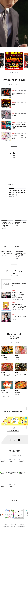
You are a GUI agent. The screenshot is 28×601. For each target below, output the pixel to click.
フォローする (14, 500)
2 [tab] (10, 72)
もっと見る (14, 144)
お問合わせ (22, 524)
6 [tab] (17, 72)
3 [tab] (12, 72)
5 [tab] (15, 72)
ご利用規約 (6, 524)
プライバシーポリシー (14, 524)
